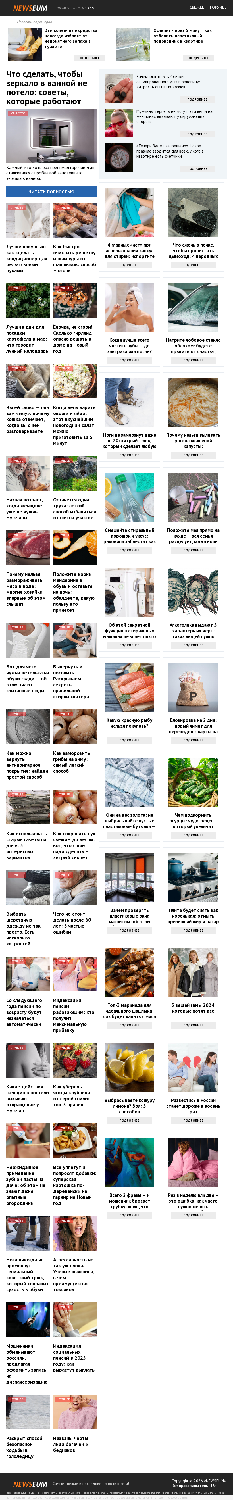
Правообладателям (177, 1497)
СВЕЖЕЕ (197, 7)
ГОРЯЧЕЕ (218, 7)
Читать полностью (51, 192)
